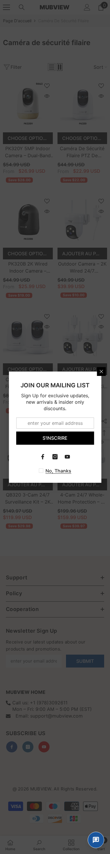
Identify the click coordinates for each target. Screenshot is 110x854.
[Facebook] (43, 457)
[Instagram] (55, 457)
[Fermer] (101, 371)
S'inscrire (55, 438)
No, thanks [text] (58, 471)
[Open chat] (96, 840)
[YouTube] (67, 457)
